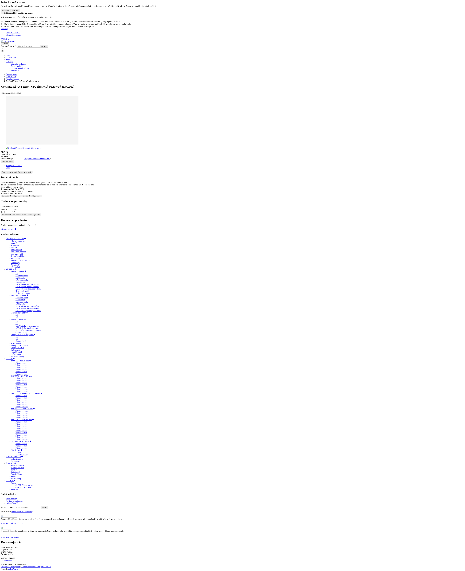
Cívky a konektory (23, 293)
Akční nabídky (11, 499)
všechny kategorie (8, 229)
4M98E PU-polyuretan (24, 485)
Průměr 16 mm (21, 369)
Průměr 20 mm (21, 372)
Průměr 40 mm (21, 380)
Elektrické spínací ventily (20, 260)
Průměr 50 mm (21, 383)
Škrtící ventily (16, 350)
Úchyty (18, 452)
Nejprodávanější (12, 503)
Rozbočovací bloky (18, 256)
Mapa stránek (46, 567)
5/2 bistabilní (20, 282)
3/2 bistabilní (20, 278)
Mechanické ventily (18, 313)
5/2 (17, 317)
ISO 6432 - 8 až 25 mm (20, 361)
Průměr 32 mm (21, 378)
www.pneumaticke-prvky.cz (12, 523)
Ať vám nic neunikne (9, 507)
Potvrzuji (4, 29)
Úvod (8, 55)
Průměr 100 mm (22, 389)
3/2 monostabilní (22, 276)
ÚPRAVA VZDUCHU (15, 239)
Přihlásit (44, 507)
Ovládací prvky (21, 332)
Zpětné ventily (16, 354)
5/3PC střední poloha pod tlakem (28, 289)
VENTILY (10, 269)
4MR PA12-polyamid (24, 487)
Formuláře (15, 70)
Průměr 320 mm (22, 417)
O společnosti (11, 57)
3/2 (17, 315)
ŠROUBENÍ (11, 463)
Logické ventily (17, 352)
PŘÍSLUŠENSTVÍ (13, 457)
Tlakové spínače (17, 459)
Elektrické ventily (18, 271)
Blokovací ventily (17, 356)
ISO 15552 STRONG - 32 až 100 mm (26, 393)
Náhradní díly (16, 267)
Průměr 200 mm (22, 413)
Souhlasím (15, 10)
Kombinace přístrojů (18, 252)
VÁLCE (9, 359)
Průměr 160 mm (22, 411)
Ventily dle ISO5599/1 (19, 345)
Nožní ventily (16, 343)
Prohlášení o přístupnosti (10, 567)
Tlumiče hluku (16, 474)
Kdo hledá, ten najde (9, 46)
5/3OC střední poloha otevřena (27, 287)
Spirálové (14, 489)
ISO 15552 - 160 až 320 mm (22, 409)
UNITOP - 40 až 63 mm (20, 441)
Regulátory (15, 245)
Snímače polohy (22, 455)
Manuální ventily (17, 319)
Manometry (15, 263)
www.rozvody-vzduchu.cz (11, 537)
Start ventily (15, 258)
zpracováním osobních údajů (22, 512)
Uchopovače (15, 461)
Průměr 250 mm (22, 415)
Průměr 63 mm (21, 385)
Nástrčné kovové (17, 468)
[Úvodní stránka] (8, 41)
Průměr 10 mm (21, 365)
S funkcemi (15, 476)
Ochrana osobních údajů (20, 68)
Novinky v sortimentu (14, 501)
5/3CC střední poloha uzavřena (27, 284)
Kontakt (9, 60)
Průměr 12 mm (21, 367)
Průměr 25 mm (21, 374)
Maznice (14, 247)
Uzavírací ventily (17, 254)
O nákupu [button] (9, 62)
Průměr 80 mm (21, 387)
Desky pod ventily (23, 291)
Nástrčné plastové (17, 465)
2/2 (17, 274)
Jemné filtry (15, 243)
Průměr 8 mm (21, 363)
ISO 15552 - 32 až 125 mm (21, 376)
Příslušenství (15, 265)
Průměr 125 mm (22, 391)
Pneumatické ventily (19, 295)
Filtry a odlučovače (18, 241)
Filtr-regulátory (16, 250)
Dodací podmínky (17, 66)
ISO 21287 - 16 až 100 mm (21, 420)
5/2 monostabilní (22, 280)
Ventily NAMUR (17, 348)
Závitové (14, 470)
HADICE (10, 481)
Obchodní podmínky (19, 64)
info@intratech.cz (8, 560)
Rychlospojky (16, 478)
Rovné (13, 483)
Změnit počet (6, 159)
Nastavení (5, 10)
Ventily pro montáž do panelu (22, 335)
